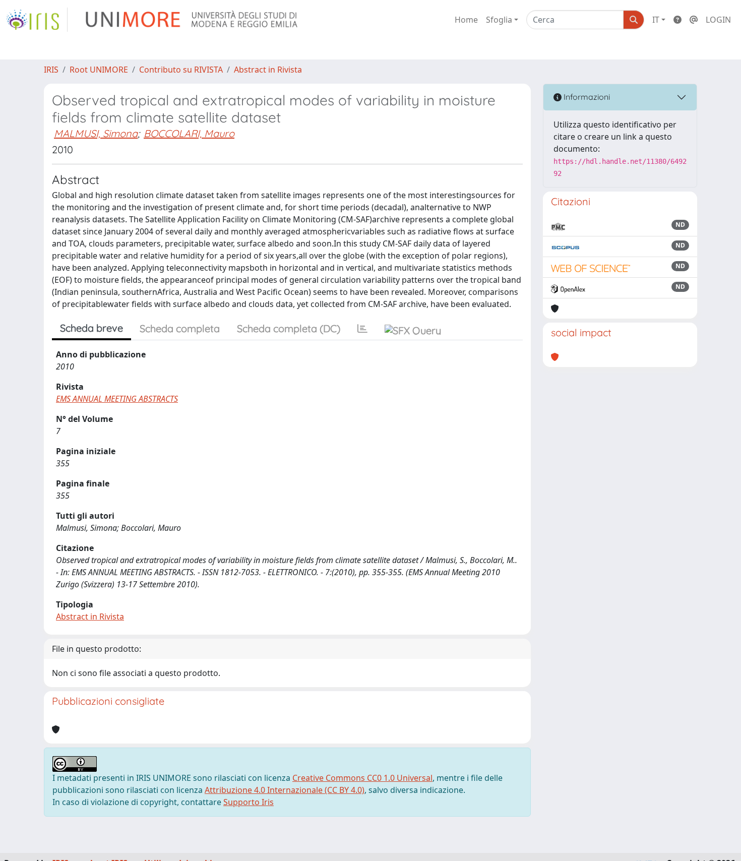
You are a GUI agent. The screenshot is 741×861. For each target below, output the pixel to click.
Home (466, 19)
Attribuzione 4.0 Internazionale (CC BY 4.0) (284, 789)
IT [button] (655, 19)
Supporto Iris (248, 802)
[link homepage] (37, 20)
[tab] (362, 328)
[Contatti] (694, 20)
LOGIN (718, 19)
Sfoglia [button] (499, 19)
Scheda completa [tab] (180, 328)
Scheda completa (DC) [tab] (288, 328)
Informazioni (586, 97)
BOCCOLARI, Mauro (189, 133)
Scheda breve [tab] (91, 328)
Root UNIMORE (99, 69)
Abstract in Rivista (268, 69)
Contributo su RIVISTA (181, 69)
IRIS (51, 69)
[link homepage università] (192, 20)
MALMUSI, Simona (96, 133)
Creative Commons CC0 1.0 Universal (362, 777)
